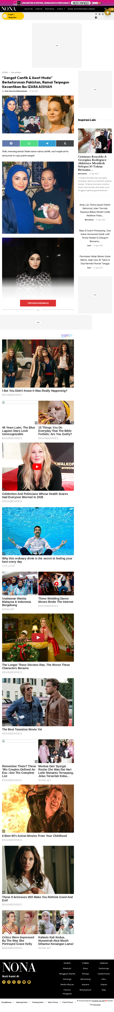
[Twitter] (102, 14)
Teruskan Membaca (38, 303)
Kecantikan (16, 72)
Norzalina (82, 173)
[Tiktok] (19, 982)
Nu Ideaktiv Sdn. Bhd (98, 1001)
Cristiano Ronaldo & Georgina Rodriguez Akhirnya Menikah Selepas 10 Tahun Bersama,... (92, 163)
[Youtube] (24, 982)
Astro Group (96, 1004)
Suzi (89, 245)
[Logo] (8, 9)
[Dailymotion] (96, 18)
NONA (5, 72)
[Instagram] (99, 14)
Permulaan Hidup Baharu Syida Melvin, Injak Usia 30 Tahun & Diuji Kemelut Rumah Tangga (95, 260)
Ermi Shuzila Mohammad (16, 91)
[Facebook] (96, 14)
